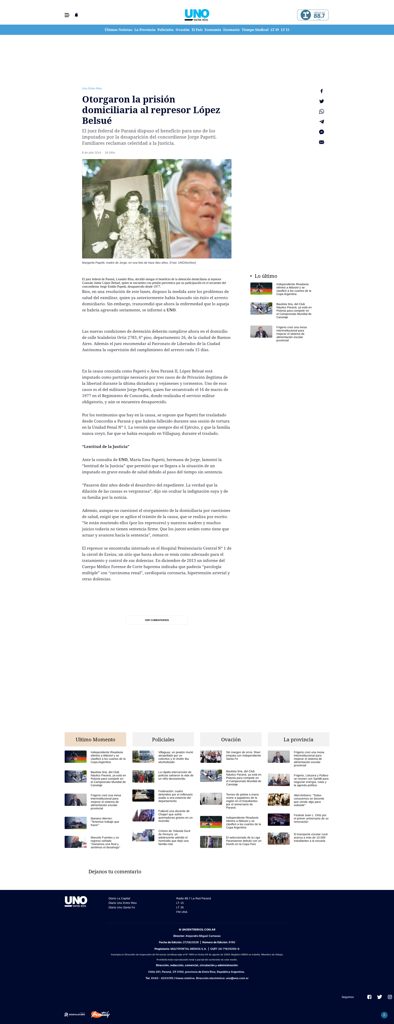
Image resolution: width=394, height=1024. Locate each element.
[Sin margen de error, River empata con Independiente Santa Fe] (231, 757)
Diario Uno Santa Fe (122, 907)
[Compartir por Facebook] (321, 91)
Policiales (165, 29)
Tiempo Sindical (255, 29)
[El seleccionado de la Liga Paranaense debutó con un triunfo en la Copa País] (231, 842)
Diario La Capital (119, 898)
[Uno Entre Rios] (197, 15)
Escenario (231, 29)
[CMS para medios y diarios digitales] (75, 1015)
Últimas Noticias (118, 29)
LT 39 (274, 29)
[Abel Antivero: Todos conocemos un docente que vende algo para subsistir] (298, 800)
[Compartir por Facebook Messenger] (321, 132)
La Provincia (145, 29)
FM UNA (181, 912)
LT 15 (285, 29)
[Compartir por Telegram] (321, 122)
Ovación (183, 29)
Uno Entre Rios (92, 88)
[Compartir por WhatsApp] (321, 111)
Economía (213, 29)
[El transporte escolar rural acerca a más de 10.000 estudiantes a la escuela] (298, 839)
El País (197, 29)
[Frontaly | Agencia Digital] (97, 1014)
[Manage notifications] (384, 1015)
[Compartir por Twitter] (321, 101)
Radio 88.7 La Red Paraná (193, 898)
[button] (67, 15)
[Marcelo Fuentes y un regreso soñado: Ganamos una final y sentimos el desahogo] (95, 842)
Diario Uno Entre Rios (123, 902)
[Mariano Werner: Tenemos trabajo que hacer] (95, 823)
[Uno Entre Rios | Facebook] (369, 997)
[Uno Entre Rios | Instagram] (390, 997)
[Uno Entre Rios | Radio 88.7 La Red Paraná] (312, 15)
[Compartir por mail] (321, 142)
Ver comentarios (157, 620)
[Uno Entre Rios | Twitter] (380, 997)
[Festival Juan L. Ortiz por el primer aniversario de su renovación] (298, 819)
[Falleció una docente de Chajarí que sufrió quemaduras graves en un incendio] (163, 815)
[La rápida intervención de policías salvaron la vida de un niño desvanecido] (163, 776)
